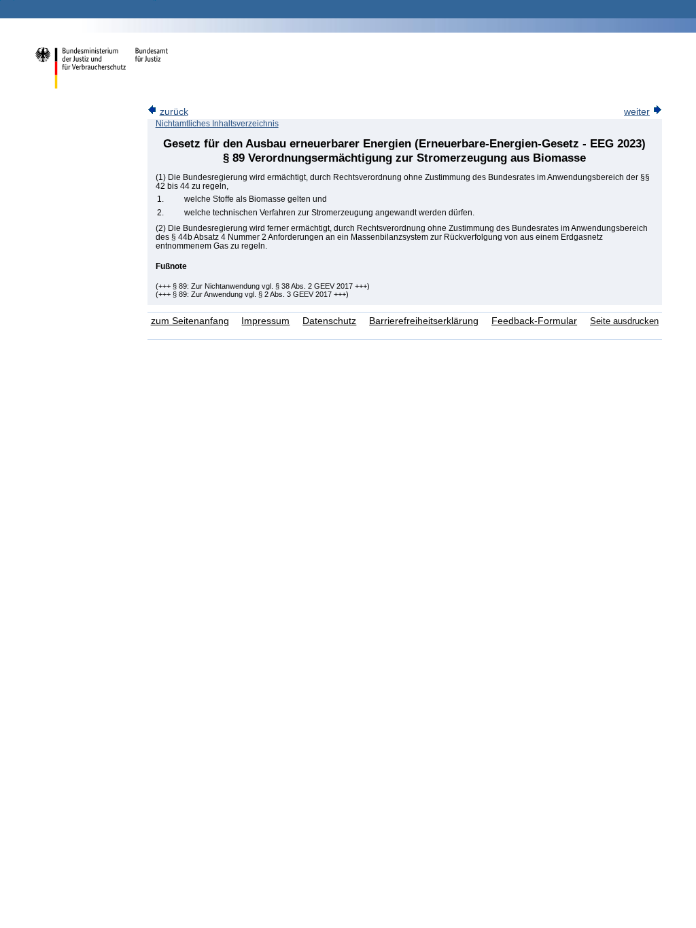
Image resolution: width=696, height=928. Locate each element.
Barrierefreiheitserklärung (423, 321)
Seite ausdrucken (624, 321)
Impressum (265, 321)
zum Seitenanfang (190, 321)
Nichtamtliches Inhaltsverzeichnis (217, 123)
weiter (637, 112)
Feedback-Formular (534, 321)
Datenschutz (329, 321)
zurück (174, 112)
